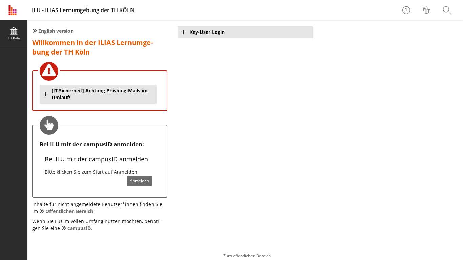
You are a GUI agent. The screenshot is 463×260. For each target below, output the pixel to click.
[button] (98, 94)
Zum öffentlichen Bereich (247, 256)
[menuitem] (427, 10)
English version (56, 31)
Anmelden (139, 181)
